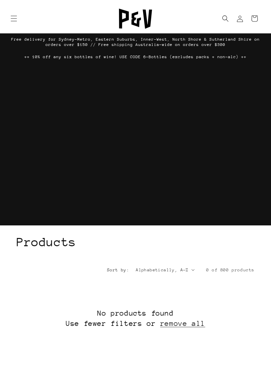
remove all (182, 323)
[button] (14, 18)
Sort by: (118, 269)
